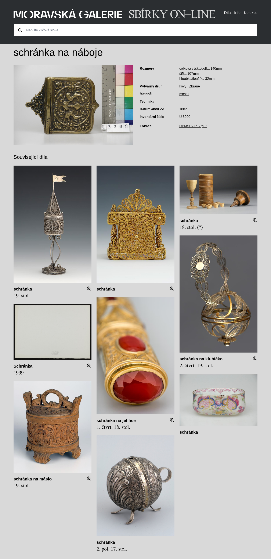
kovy (182, 86)
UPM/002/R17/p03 (193, 126)
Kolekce (250, 13)
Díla (227, 13)
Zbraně (194, 86)
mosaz (184, 94)
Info (237, 13)
